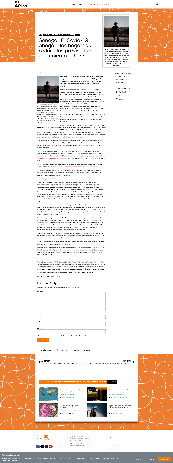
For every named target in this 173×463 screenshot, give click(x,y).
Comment (40, 291)
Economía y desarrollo (52, 35)
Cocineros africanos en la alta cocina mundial (119, 391)
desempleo (129, 73)
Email (39, 321)
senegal (117, 82)
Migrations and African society (70, 410)
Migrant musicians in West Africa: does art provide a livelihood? (120, 406)
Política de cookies (12, 460)
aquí (58, 276)
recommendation (120, 79)
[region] (86, 457)
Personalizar (137, 459)
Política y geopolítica (67, 394)
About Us (82, 4)
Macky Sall (95, 194)
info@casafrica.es (79, 445)
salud (127, 79)
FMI (71, 94)
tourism (122, 82)
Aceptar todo (164, 459)
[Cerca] (171, 454)
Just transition (119, 76)
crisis (123, 73)
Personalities (93, 4)
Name (39, 314)
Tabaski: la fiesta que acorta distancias (69, 406)
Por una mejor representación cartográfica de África (70, 391)
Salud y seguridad (67, 35)
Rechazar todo (151, 459)
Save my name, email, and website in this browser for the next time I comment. (62, 335)
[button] (157, 4)
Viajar (77, 35)
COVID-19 (118, 73)
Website (39, 328)
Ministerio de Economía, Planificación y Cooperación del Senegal (77, 167)
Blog (73, 4)
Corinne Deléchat (74, 108)
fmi (125, 76)
